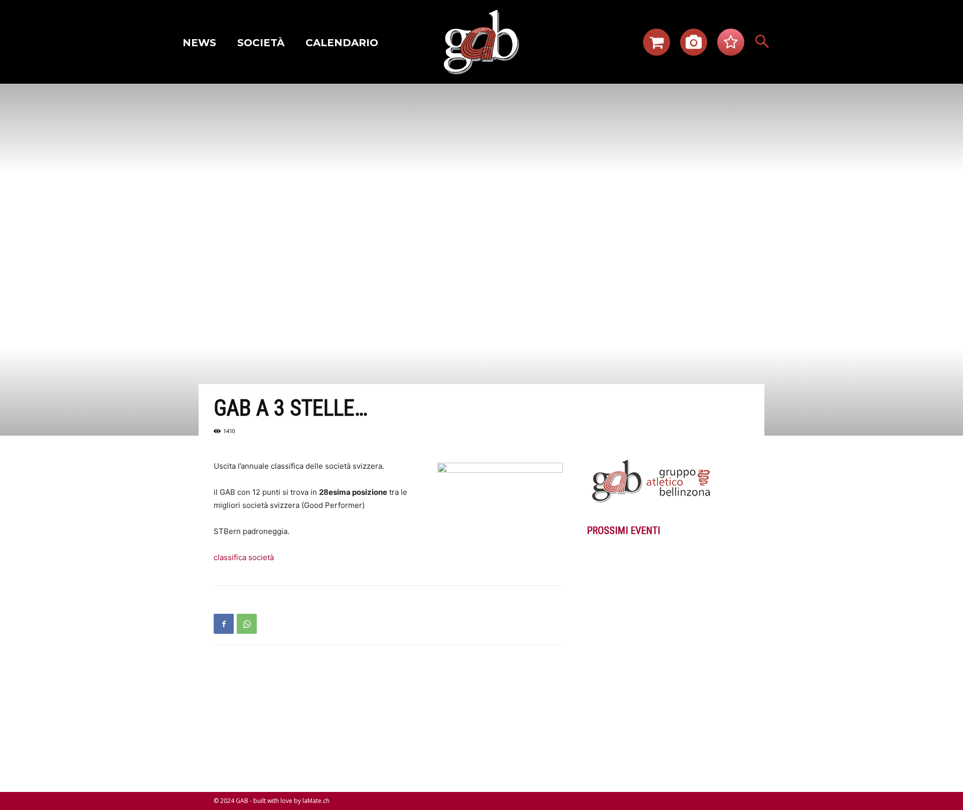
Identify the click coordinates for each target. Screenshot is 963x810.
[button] (762, 42)
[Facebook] (224, 624)
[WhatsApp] (247, 624)
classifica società (244, 557)
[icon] (656, 45)
